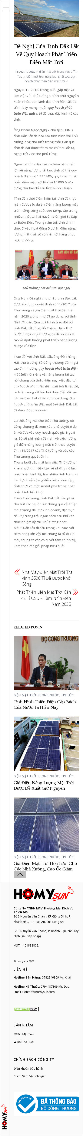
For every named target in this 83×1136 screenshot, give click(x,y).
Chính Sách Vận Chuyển (30, 1076)
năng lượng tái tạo (57, 76)
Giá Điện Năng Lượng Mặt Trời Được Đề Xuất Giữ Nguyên (44, 785)
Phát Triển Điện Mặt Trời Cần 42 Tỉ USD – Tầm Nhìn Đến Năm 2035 (44, 598)
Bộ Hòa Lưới (25, 1042)
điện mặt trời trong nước (55, 72)
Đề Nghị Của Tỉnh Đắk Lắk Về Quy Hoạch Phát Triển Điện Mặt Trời (46, 54)
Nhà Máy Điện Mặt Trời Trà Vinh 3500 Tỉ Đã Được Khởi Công (47, 578)
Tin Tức (67, 695)
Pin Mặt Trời (25, 1034)
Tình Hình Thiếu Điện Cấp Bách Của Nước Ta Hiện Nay (45, 704)
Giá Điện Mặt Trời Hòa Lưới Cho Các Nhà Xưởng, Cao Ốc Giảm (45, 866)
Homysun (22, 961)
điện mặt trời (35, 76)
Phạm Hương (25, 72)
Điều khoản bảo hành (28, 1068)
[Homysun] (5, 1116)
